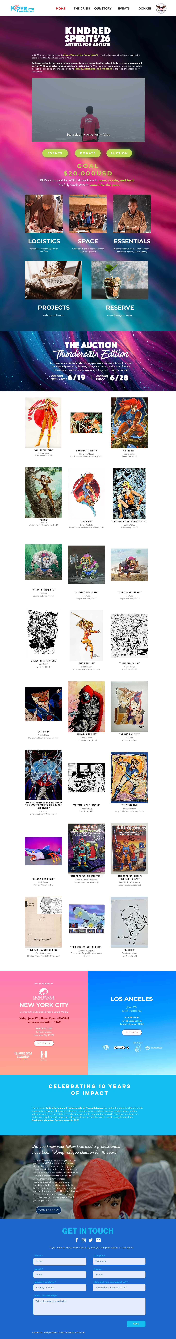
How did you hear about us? (110, 1282)
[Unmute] (39, 138)
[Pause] (35, 138)
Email (38, 1269)
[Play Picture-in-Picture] (137, 138)
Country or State (44, 1282)
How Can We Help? (46, 1295)
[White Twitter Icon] (91, 1240)
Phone (97, 1269)
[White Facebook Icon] (76, 1240)
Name (38, 1255)
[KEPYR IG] (83, 1240)
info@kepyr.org (43, 1178)
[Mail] (98, 1240)
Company (99, 1255)
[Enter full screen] (141, 138)
